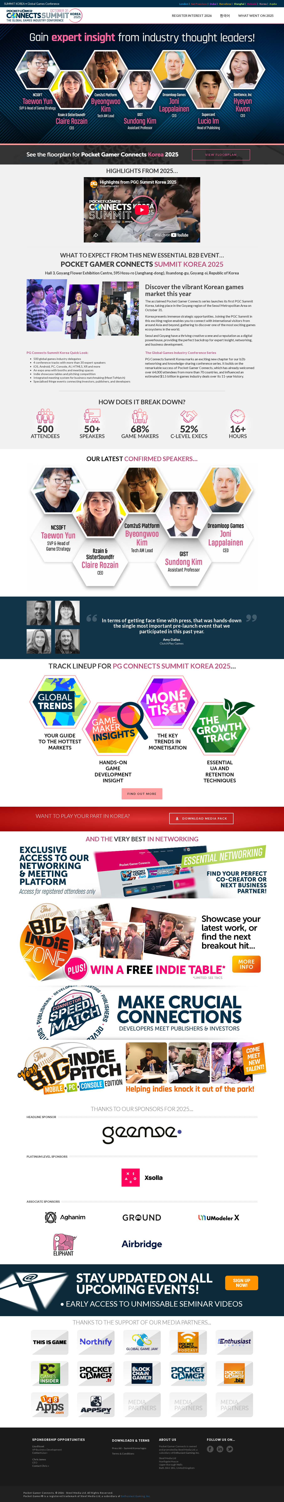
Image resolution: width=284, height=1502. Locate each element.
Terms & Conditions (123, 1453)
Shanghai (239, 4)
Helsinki (252, 4)
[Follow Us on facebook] (210, 1449)
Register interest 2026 (192, 15)
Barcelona (225, 4)
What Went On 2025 (256, 15)
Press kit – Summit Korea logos (129, 1448)
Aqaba (273, 4)
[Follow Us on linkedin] (220, 1449)
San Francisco (199, 4)
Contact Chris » (40, 1465)
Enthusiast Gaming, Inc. (187, 1452)
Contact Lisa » (39, 1452)
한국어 (225, 15)
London (183, 4)
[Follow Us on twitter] (229, 1449)
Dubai (213, 4)
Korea (263, 4)
